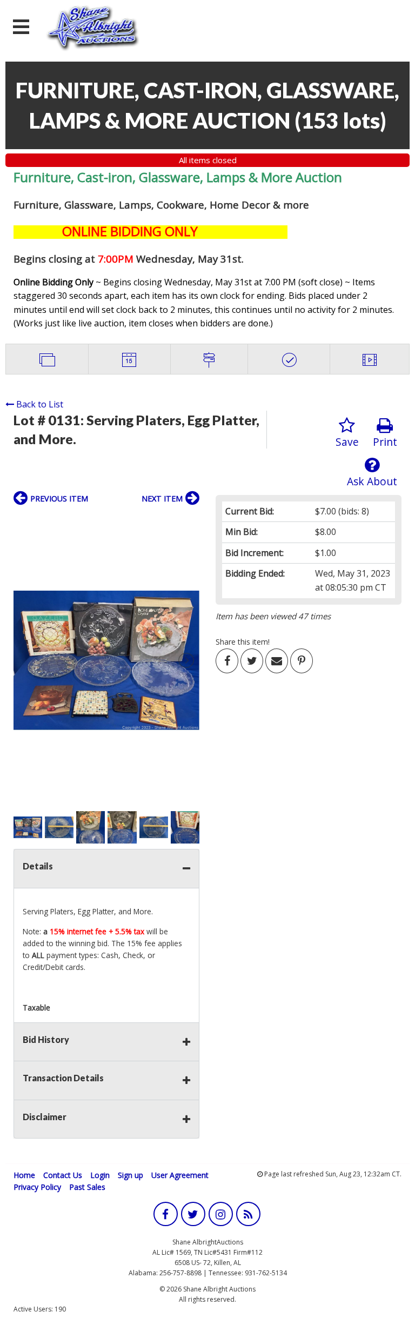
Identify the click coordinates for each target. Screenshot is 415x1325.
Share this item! (243, 642)
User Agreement (180, 1175)
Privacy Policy (37, 1187)
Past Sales (87, 1187)
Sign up (130, 1175)
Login (100, 1175)
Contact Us (62, 1175)
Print (385, 441)
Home (24, 1175)
